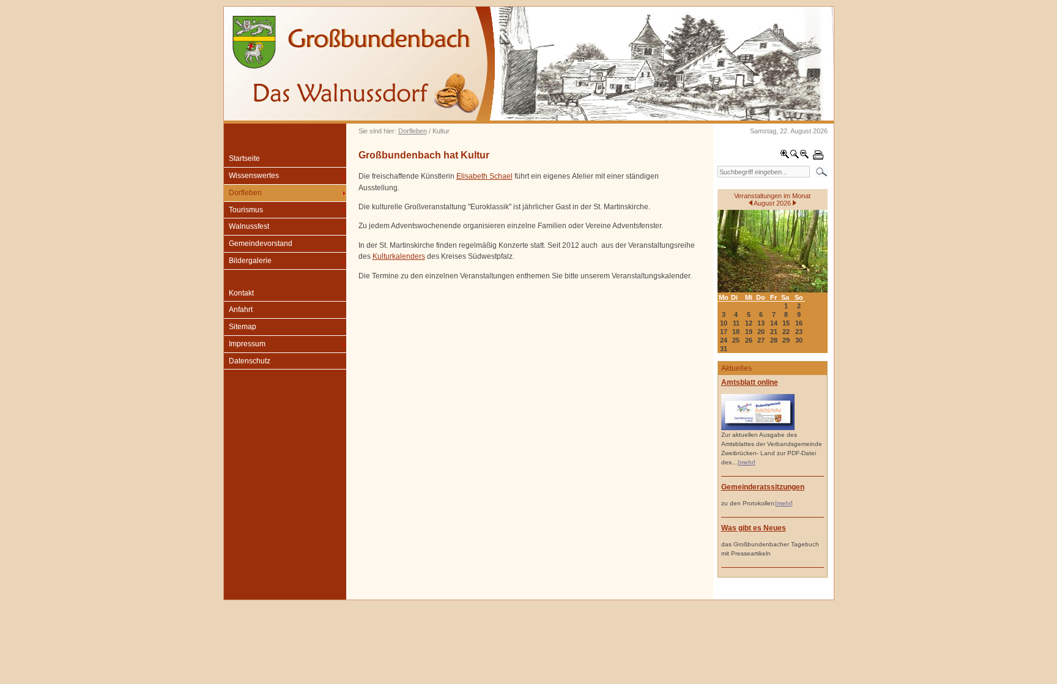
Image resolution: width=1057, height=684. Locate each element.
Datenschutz (249, 361)
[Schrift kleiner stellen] (804, 156)
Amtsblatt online (749, 382)
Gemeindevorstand (260, 243)
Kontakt (241, 293)
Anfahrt (241, 309)
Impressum (247, 344)
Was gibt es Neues (753, 528)
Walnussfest (249, 226)
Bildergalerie (250, 260)
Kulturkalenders (399, 256)
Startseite (244, 158)
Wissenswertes (254, 175)
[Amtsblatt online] (758, 428)
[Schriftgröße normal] (794, 156)
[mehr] (746, 462)
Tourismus (246, 210)
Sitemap (242, 326)
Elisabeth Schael (484, 176)
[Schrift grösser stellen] (785, 156)
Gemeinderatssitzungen (762, 487)
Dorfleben (412, 131)
